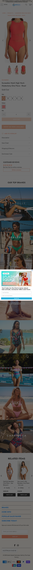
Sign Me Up (16, 298)
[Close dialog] (32, 270)
